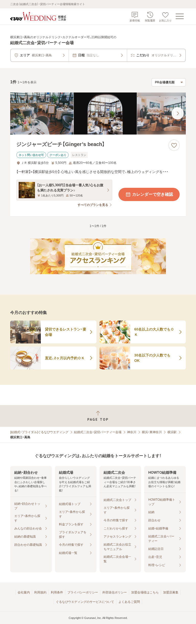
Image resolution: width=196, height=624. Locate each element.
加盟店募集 (170, 592)
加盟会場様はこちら (145, 592)
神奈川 (131, 432)
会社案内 (24, 592)
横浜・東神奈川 (152, 432)
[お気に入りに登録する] (174, 145)
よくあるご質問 (129, 602)
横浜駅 (172, 432)
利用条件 (57, 592)
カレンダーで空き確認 (152, 194)
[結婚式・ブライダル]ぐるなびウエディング (39, 432)
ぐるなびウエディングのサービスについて (85, 602)
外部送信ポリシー (114, 592)
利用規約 (40, 592)
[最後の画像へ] (178, 113)
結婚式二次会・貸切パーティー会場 (97, 432)
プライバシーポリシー (82, 592)
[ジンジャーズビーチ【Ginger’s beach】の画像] (98, 113)
